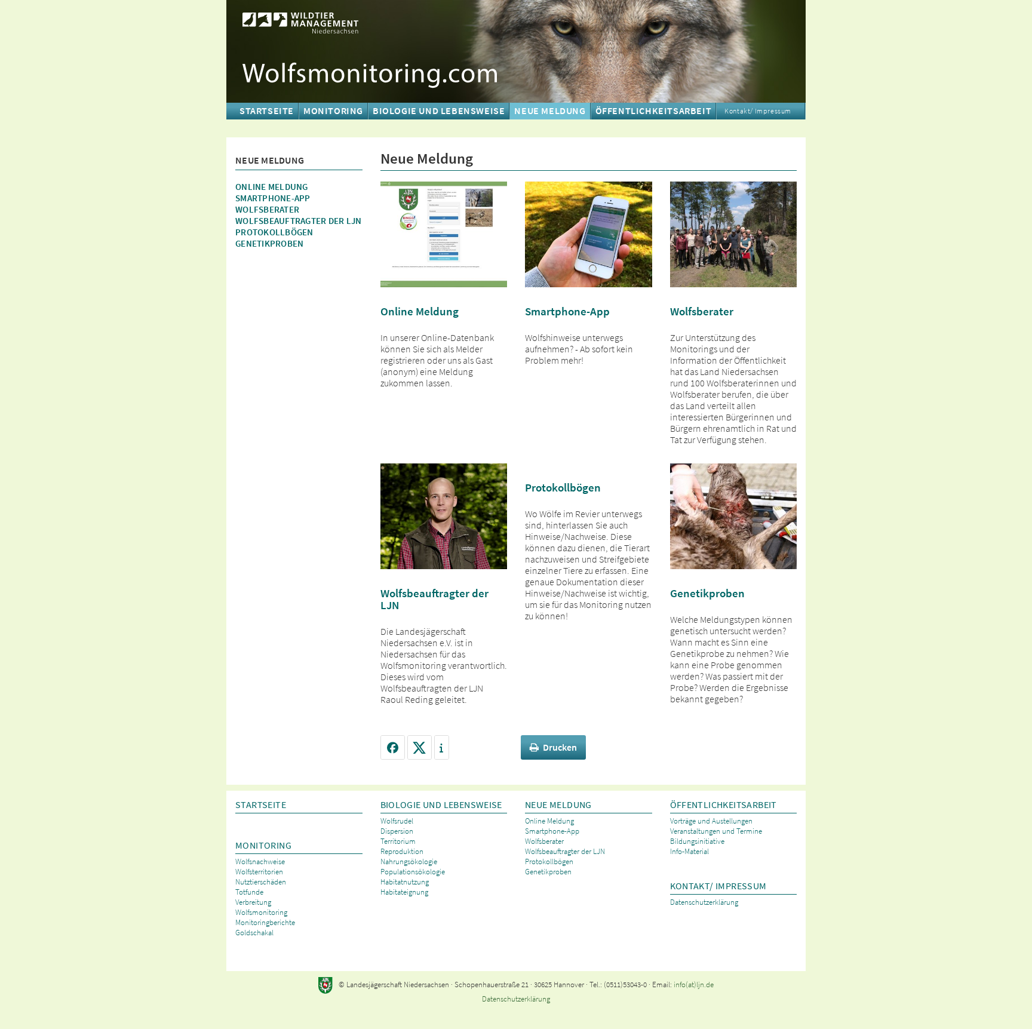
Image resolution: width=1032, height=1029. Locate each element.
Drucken (560, 747)
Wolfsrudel (396, 821)
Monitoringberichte (265, 922)
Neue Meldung (558, 804)
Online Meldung (271, 186)
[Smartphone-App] (588, 233)
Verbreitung (253, 902)
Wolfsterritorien (259, 872)
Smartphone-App (273, 198)
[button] (392, 747)
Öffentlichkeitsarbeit (723, 804)
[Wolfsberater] (733, 233)
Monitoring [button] (333, 110)
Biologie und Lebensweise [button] (439, 110)
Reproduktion (401, 851)
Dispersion (396, 831)
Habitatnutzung (404, 882)
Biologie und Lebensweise (441, 804)
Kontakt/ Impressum (757, 110)
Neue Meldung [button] (549, 110)
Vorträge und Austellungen (711, 821)
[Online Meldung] (444, 233)
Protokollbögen (274, 232)
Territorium (398, 841)
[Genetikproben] (733, 515)
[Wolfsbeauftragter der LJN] (444, 515)
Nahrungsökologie (408, 861)
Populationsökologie (412, 872)
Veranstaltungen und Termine (716, 831)
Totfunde (249, 892)
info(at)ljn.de (694, 984)
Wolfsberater (267, 209)
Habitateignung (404, 892)
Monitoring (263, 845)
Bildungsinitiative (697, 841)
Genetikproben (269, 243)
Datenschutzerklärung (704, 902)
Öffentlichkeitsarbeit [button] (653, 110)
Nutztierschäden (260, 882)
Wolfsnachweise (260, 861)
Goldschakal (254, 932)
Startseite (266, 110)
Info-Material (689, 851)
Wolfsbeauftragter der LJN (298, 220)
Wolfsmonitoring (261, 912)
